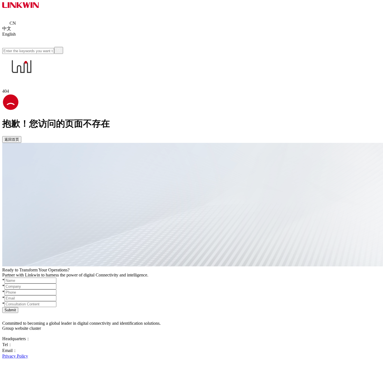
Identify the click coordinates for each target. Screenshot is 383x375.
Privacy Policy (15, 356)
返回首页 (11, 139)
